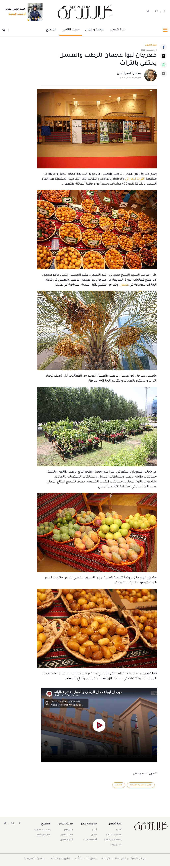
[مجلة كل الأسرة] (149, 826)
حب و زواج (116, 845)
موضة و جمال (94, 30)
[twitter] (148, 12)
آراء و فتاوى (66, 840)
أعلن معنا (120, 859)
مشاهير (68, 830)
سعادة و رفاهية (113, 840)
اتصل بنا (91, 859)
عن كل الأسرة (138, 859)
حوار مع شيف (43, 835)
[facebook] (165, 12)
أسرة (119, 830)
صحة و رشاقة (114, 835)
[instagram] (156, 12)
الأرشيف (105, 859)
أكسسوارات (90, 840)
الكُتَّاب (78, 859)
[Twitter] (163, 56)
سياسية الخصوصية (35, 859)
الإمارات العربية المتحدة (141, 785)
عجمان (124, 285)
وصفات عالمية (42, 830)
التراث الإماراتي (135, 179)
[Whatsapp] (163, 65)
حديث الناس (70, 30)
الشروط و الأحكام (60, 859)
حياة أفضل (118, 30)
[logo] (85, 12)
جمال (94, 835)
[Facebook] (163, 47)
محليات (118, 785)
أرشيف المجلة (17, 14)
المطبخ (51, 30)
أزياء (94, 830)
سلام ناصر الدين (129, 73)
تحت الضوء (151, 45)
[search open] (5, 30)
